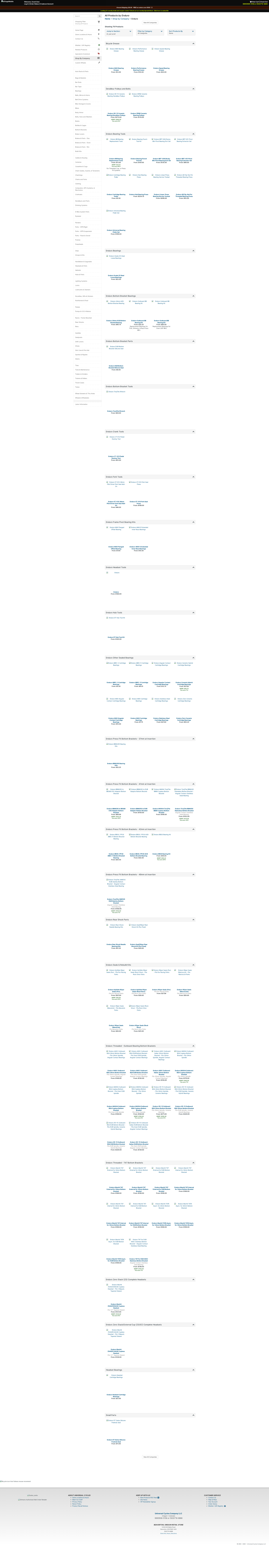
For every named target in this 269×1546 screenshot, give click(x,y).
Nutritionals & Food (81, 300)
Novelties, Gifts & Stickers (84, 296)
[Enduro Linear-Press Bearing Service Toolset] (161, 184)
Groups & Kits (79, 255)
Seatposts (78, 337)
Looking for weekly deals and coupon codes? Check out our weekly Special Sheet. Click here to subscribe (134, 10)
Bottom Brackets (81, 130)
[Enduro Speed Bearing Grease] (161, 57)
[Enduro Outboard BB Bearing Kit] (139, 310)
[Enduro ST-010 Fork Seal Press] (139, 491)
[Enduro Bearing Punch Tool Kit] (139, 148)
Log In (26, 4)
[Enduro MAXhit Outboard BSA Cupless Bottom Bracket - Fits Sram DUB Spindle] (116, 1096)
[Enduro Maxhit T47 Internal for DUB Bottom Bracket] (139, 1212)
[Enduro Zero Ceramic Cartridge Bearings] (184, 707)
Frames (77, 240)
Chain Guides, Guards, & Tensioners (87, 171)
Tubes (77, 387)
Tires (77, 365)
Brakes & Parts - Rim (82, 147)
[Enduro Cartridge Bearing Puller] (116, 184)
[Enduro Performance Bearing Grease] (139, 57)
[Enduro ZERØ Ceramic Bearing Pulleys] (139, 102)
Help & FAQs (212, 1500)
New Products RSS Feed (149, 1497)
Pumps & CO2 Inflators (83, 311)
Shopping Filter (80, 21)
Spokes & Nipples (81, 354)
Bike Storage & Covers (83, 104)
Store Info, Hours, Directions (168, 1533)
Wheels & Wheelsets (82, 398)
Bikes (77, 108)
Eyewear (78, 216)
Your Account (212, 1502)
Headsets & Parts (81, 266)
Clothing (78, 184)
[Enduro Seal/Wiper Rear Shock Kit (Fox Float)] (139, 933)
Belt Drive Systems (81, 99)
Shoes (77, 346)
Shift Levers (79, 342)
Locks (77, 285)
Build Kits (78, 151)
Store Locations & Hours (83, 34)
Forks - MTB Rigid (81, 227)
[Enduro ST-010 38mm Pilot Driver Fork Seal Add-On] (116, 491)
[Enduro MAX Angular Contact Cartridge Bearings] (116, 707)
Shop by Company (121, 19)
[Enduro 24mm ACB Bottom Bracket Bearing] (116, 310)
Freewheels (79, 244)
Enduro (134, 19)
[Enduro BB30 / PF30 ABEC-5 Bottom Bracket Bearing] (116, 843)
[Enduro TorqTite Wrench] (116, 400)
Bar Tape (78, 86)
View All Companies (150, 22)
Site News (143, 1500)
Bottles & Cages (80, 125)
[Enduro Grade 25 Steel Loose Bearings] (116, 265)
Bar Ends (78, 82)
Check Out (264, 2)
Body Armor (79, 112)
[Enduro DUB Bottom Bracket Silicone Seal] (116, 355)
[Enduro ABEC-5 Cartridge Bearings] (139, 672)
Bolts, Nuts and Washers (83, 117)
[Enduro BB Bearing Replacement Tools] (116, 148)
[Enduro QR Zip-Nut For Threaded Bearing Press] (184, 184)
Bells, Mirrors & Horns (82, 95)
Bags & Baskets (80, 78)
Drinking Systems (81, 205)
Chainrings (78, 175)
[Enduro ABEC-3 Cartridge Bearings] (116, 672)
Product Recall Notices (80, 1506)
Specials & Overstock (82, 54)
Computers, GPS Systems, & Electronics (85, 189)
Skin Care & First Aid (82, 350)
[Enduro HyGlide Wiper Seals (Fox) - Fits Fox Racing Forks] (116, 979)
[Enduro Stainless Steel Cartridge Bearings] (161, 707)
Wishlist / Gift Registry (82, 45)
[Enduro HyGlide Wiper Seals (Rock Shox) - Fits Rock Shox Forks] (139, 979)
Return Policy (76, 1504)
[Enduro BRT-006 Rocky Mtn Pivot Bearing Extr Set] (161, 148)
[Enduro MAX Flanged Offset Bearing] (116, 536)
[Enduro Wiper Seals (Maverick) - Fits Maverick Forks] (116, 1014)
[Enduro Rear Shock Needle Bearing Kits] (116, 933)
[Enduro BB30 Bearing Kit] (161, 843)
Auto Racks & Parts (81, 71)
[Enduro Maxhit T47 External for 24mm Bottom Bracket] (116, 1177)
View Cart (255, 2)
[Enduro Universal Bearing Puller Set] (116, 219)
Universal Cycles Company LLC (168, 1513)
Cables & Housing (81, 158)
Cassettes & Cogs (81, 166)
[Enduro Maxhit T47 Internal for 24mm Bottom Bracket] (184, 1177)
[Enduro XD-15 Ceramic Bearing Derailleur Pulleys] (116, 102)
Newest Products (81, 50)
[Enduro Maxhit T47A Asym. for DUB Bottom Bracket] (116, 1248)
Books (77, 121)
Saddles (78, 333)
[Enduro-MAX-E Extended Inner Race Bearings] (139, 536)
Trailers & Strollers (81, 374)
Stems (77, 359)
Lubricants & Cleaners (82, 290)
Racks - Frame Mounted (83, 318)
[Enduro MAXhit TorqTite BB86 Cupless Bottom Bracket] (161, 798)
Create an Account (46, 4)
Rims (76, 326)
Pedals (77, 307)
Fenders (78, 223)
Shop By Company (82, 58)
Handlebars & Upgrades (83, 261)
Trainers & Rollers (81, 378)
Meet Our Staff (77, 1500)
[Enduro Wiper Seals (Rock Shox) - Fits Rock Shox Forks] (139, 1014)
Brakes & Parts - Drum (82, 143)
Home (107, 19)
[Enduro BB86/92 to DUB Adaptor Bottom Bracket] (139, 798)
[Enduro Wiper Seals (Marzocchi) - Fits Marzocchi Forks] (184, 979)
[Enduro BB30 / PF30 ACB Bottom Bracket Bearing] (139, 843)
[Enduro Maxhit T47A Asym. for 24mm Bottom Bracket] (161, 1212)
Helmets (78, 270)
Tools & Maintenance (82, 370)
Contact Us (79, 39)
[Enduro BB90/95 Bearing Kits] (116, 753)
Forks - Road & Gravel (82, 235)
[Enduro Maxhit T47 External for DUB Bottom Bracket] (161, 1177)
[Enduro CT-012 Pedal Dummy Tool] (116, 445)
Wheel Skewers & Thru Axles (85, 393)
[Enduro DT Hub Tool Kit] (116, 626)
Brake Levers (79, 134)
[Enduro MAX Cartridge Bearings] (139, 707)
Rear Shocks (79, 322)
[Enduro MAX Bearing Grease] (116, 57)
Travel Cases (79, 383)
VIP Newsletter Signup (148, 1502)
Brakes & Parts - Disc (82, 138)
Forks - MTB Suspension (83, 231)
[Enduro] (116, 581)
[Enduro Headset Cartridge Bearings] (116, 1384)
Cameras (78, 162)
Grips (77, 251)
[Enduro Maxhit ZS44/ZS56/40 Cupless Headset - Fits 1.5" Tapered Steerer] (116, 1293)
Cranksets (78, 194)
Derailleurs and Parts (82, 201)
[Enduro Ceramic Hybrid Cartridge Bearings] (184, 672)
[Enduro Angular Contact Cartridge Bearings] (161, 672)
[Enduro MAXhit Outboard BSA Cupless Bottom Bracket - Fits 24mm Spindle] (184, 1060)
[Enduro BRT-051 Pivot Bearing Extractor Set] (184, 148)
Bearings (78, 91)
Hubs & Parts (79, 274)
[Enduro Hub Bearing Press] (139, 184)
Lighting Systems (81, 281)
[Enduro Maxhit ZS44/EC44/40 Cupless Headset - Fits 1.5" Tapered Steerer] (116, 1338)
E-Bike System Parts (82, 212)
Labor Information (81, 404)
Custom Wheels (80, 63)
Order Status (34, 4)
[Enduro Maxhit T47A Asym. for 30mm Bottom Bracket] (184, 1212)
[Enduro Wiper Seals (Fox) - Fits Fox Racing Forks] (161, 979)
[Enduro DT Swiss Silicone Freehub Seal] (116, 1429)
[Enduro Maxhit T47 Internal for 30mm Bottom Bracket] (116, 1212)
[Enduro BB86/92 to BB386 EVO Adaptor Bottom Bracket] (116, 798)
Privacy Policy (77, 1502)
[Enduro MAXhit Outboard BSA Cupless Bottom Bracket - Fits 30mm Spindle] (139, 1096)
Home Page (79, 30)
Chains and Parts (81, 179)
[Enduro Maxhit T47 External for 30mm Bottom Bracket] (139, 1177)
